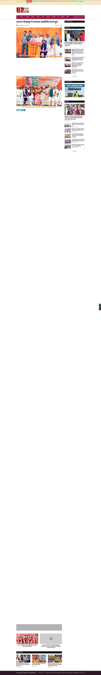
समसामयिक (53, 15)
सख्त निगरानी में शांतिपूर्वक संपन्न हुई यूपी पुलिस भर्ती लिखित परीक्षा (38, 662)
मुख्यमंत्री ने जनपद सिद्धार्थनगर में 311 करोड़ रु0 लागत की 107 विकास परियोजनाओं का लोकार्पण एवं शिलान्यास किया (77, 62)
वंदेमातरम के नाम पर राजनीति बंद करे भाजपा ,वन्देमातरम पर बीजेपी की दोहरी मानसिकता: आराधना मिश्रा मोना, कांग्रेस (73, 116)
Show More (74, 74)
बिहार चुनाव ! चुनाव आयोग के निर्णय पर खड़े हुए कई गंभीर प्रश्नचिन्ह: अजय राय (78, 127)
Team (80, 671)
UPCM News (20, 23)
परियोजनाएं (48, 15)
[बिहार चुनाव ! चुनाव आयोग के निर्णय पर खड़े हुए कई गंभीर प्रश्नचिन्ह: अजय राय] (68, 128)
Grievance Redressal (69, 671)
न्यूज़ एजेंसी (62, 15)
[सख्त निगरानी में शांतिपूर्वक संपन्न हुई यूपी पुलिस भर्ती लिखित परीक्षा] (39, 656)
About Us (47, 671)
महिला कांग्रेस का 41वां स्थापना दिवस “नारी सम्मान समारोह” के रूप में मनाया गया (78, 122)
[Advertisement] (39, 65)
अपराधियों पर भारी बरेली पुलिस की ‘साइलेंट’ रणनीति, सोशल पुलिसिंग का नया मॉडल (44, 1)
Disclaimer (63, 671)
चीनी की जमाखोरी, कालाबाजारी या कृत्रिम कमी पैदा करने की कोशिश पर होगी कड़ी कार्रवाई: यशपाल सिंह (74, 42)
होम (17, 15)
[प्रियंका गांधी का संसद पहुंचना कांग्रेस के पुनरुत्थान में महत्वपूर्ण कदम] (68, 144)
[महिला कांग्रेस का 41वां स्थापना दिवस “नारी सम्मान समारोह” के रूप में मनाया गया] (68, 123)
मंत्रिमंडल (32, 15)
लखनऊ (43, 15)
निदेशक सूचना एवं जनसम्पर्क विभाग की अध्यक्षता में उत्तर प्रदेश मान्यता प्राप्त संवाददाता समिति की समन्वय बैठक (78, 57)
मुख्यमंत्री (21, 15)
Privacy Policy (51, 671)
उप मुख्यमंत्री (27, 15)
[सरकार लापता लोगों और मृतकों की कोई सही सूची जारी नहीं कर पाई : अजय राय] (68, 139)
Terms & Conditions (58, 671)
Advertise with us (76, 671)
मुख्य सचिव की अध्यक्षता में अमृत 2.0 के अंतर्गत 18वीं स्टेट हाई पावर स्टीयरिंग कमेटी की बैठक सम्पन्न (23, 663)
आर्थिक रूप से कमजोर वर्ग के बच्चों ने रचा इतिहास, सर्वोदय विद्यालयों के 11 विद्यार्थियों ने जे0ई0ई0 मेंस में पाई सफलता (55, 663)
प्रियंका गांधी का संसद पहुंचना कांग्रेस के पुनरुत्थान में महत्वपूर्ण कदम (78, 143)
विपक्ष (58, 15)
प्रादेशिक (37, 15)
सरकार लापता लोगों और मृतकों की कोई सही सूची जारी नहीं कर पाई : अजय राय (78, 138)
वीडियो (67, 15)
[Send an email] (22, 23)
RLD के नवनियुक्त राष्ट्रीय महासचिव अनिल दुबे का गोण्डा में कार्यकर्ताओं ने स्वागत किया (78, 133)
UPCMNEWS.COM (32, 671)
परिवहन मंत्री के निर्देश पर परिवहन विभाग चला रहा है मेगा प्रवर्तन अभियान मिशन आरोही (78, 69)
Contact (83, 671)
